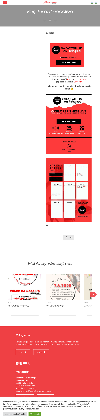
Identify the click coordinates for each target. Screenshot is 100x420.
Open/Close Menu (5, 2)
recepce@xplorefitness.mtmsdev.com (37, 391)
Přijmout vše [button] (35, 414)
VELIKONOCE (91, 306)
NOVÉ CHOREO (55, 306)
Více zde (35, 409)
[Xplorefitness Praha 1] (50, 2)
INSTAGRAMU (81, 79)
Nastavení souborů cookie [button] (15, 414)
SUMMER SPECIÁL (19, 306)
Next (93, 294)
